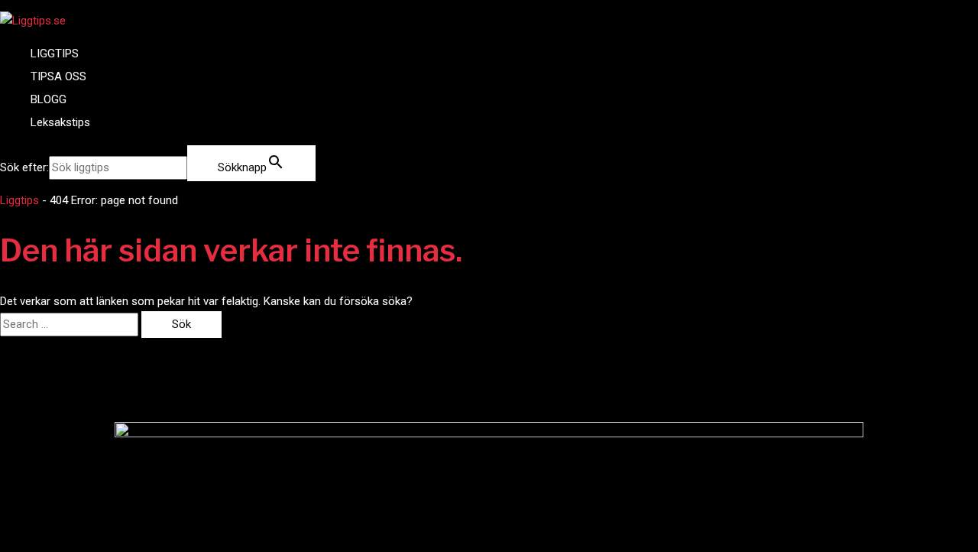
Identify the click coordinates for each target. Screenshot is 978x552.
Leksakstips (60, 122)
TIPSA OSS (58, 76)
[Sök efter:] (70, 324)
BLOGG (48, 99)
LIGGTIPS (55, 53)
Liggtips (19, 200)
